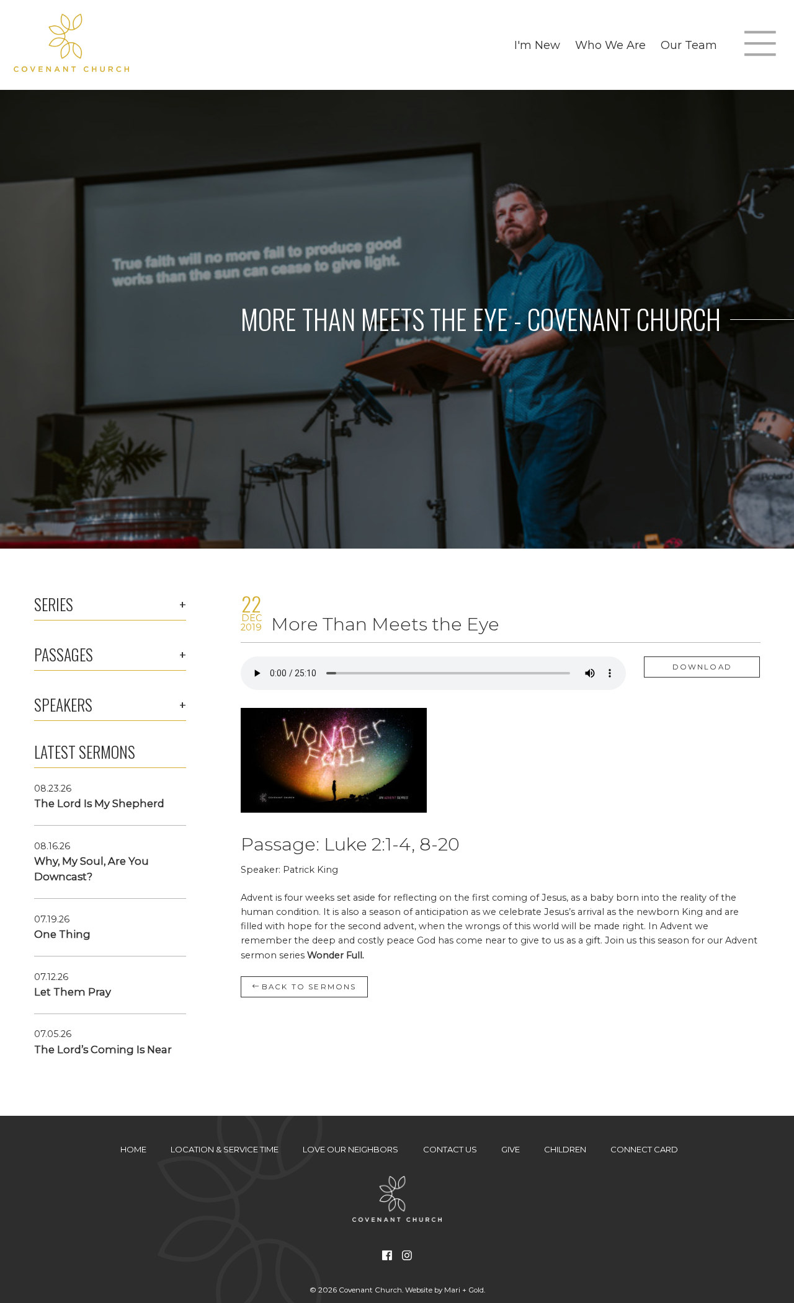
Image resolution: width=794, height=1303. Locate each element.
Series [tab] (53, 604)
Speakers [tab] (63, 705)
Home (133, 1149)
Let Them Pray (72, 992)
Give (510, 1149)
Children (565, 1149)
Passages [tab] (63, 654)
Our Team (689, 45)
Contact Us (450, 1149)
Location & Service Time (225, 1149)
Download (702, 667)
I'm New (537, 45)
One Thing (62, 934)
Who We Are (610, 45)
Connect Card (644, 1149)
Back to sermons (308, 987)
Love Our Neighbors (350, 1149)
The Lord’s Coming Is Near (103, 1049)
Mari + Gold (464, 1290)
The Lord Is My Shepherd (99, 803)
